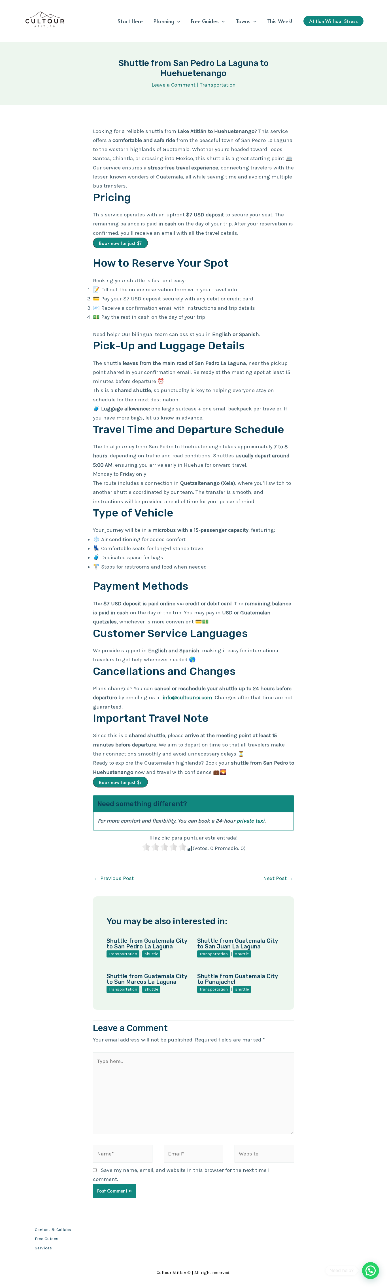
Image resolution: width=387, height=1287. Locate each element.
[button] (177, 21)
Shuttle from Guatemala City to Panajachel (237, 979)
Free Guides (205, 21)
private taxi (251, 821)
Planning (164, 21)
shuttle (151, 954)
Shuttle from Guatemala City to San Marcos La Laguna (147, 979)
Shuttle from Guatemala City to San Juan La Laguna (237, 943)
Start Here (130, 21)
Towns (243, 21)
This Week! (279, 21)
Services (43, 1248)
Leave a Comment (173, 85)
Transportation (218, 85)
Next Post (278, 878)
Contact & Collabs (53, 1229)
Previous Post (113, 878)
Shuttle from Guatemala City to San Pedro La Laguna (147, 943)
